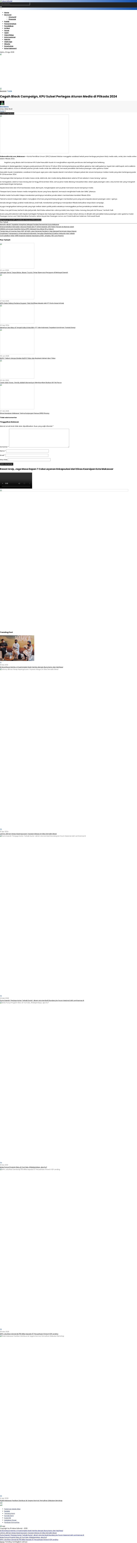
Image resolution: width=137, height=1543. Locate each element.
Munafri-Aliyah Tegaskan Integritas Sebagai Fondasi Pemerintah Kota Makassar (29, 224)
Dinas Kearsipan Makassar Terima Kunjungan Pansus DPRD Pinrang (24, 413)
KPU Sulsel (16, 220)
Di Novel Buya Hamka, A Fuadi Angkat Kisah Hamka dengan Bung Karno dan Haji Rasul (31, 667)
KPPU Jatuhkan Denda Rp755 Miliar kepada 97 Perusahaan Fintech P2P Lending (29, 1334)
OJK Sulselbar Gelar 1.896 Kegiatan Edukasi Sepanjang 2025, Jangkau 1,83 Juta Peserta (32, 236)
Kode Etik (7, 1518)
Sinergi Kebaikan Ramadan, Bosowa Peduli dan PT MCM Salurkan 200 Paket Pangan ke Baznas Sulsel (37, 227)
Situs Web (3, 460)
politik (32, 220)
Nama (3, 451)
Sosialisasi (37, 220)
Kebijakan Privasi (10, 1520)
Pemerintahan (10, 24)
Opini (6, 33)
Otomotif (12, 17)
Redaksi (7, 1511)
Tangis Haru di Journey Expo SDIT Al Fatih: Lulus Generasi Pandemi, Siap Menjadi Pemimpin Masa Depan (38, 231)
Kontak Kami (9, 1516)
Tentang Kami (9, 1513)
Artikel (7, 28)
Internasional (9, 37)
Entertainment (10, 48)
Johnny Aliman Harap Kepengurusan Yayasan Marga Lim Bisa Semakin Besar (28, 834)
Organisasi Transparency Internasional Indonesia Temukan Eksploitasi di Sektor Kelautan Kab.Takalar (37, 233)
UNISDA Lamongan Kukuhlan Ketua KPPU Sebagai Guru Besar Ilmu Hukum (27, 229)
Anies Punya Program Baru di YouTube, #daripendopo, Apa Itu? (23, 1167)
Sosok (6, 30)
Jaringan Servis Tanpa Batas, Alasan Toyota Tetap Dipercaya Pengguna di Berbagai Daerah (34, 272)
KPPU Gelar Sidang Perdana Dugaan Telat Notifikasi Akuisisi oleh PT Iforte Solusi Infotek (32, 303)
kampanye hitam (6, 220)
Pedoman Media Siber (12, 1509)
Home (6, 13)
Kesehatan (8, 46)
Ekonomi (7, 15)
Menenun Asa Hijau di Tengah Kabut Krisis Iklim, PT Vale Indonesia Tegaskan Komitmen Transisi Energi (37, 327)
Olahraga (8, 42)
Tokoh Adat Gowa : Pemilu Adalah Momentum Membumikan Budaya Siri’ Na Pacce (31, 382)
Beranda (3, 91)
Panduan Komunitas (11, 1522)
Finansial (12, 19)
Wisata (7, 44)
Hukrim (7, 39)
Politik (6, 21)
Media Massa (25, 220)
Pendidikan (8, 26)
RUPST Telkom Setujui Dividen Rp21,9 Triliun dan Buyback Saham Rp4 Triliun (27, 358)
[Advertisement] (68, 72)
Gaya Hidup (9, 35)
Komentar (4, 447)
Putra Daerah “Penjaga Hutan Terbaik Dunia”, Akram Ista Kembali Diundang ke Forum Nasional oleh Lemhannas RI (42, 1000)
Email (2, 455)
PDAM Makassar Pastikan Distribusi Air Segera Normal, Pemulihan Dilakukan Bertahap (31, 1500)
